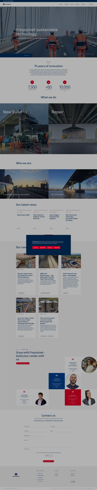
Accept (36, 247)
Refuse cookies (42, 247)
